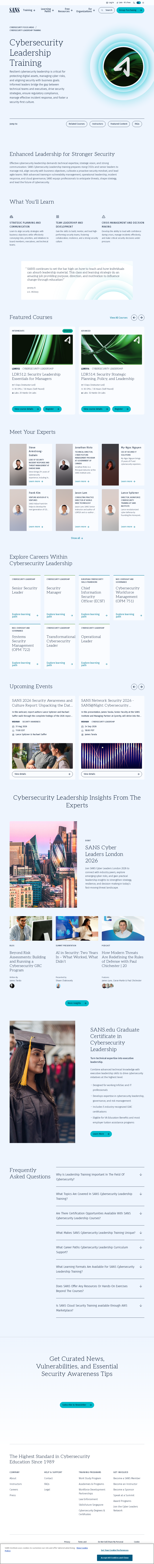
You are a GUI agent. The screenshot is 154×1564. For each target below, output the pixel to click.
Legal (47, 1489)
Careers (14, 1489)
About (13, 1478)
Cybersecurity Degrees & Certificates (92, 1512)
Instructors (16, 1484)
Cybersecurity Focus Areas (22, 27)
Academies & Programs (91, 1484)
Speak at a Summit (123, 1495)
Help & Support (53, 1472)
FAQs (46, 1484)
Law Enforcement (88, 1499)
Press (13, 1495)
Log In (111, 3)
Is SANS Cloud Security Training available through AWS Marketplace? (91, 1308)
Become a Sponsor (123, 1489)
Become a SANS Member (126, 1478)
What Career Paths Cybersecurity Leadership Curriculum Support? (92, 1249)
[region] (77, 1554)
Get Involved (120, 1472)
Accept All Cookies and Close (115, 1558)
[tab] (29, 10)
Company (15, 1472)
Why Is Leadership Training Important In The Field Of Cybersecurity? (90, 1177)
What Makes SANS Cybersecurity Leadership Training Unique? (95, 1232)
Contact (48, 1478)
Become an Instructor (125, 1484)
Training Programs (90, 1472)
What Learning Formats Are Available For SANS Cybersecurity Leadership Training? (95, 1269)
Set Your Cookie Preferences (115, 1550)
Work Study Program (90, 1478)
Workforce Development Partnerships (92, 1491)
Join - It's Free (125, 3)
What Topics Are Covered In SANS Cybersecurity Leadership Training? (94, 1196)
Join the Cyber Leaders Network (125, 1508)
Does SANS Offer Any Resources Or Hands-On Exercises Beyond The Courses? (92, 1288)
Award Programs (122, 1501)
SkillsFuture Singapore (91, 1504)
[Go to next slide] (141, 318)
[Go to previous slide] (134, 318)
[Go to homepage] (14, 10)
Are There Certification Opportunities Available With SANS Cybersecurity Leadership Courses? (93, 1215)
